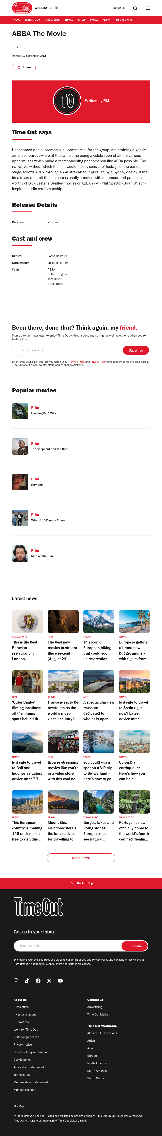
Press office (21, 1007)
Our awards (21, 1022)
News (17, 20)
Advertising (94, 1007)
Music (106, 20)
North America (96, 1063)
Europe (92, 1056)
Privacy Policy (98, 362)
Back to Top (85, 883)
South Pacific (96, 1078)
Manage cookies (24, 1090)
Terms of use (22, 1075)
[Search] (135, 8)
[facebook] (38, 980)
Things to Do (32, 20)
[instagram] (16, 980)
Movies (94, 20)
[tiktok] (27, 980)
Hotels (81, 20)
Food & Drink (52, 20)
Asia (90, 1048)
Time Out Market (123, 20)
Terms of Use (77, 362)
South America (97, 1071)
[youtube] (60, 980)
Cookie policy (22, 1060)
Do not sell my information (31, 1052)
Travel (69, 20)
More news (81, 858)
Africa (91, 1041)
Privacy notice (23, 1045)
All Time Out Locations (102, 1033)
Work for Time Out (26, 1030)
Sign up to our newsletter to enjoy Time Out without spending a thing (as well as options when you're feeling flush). (79, 337)
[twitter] (49, 980)
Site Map (19, 1106)
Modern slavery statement (31, 1082)
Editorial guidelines (26, 1037)
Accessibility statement (29, 1067)
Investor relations (25, 1014)
